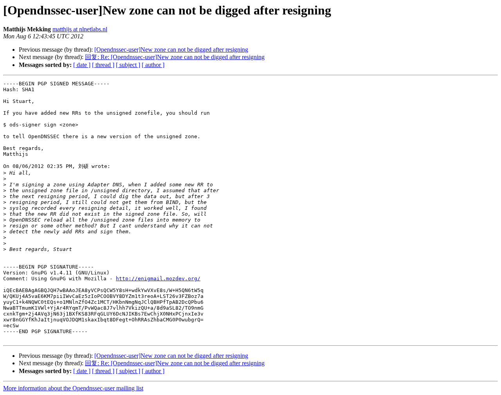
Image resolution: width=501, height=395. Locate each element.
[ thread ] (103, 64)
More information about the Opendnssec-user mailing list (73, 388)
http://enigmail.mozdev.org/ (158, 278)
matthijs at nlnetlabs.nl (79, 29)
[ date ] (81, 64)
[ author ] (153, 64)
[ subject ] (128, 64)
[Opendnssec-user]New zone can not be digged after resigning (171, 49)
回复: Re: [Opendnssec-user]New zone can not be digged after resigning (175, 57)
